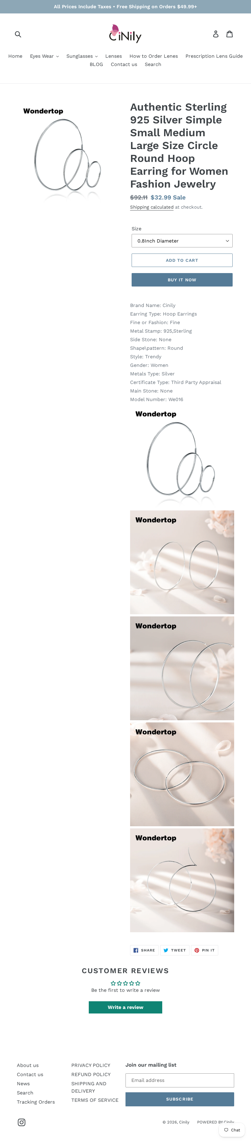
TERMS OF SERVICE (94, 1100)
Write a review (125, 1007)
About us (28, 1065)
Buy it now (182, 279)
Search (25, 1093)
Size (136, 229)
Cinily (184, 1122)
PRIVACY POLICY (90, 1065)
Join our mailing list (151, 1065)
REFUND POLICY (91, 1074)
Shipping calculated (152, 207)
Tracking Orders (36, 1102)
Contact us (30, 1074)
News (23, 1083)
